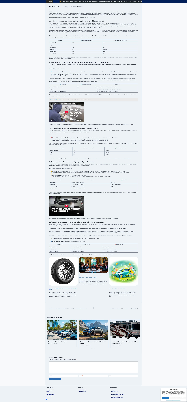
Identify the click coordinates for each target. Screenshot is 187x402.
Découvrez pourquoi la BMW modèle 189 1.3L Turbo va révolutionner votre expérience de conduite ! (68, 308)
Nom (51, 375)
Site (110, 375)
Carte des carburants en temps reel (118, 1)
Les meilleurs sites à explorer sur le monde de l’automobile (98, 1)
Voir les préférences (181, 397)
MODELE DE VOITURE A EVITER (135, 1)
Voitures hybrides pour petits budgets (57, 341)
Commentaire (51, 360)
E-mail (81, 375)
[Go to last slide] (48, 334)
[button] (185, 389)
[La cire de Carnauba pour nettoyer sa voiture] (123, 271)
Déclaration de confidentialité (176, 400)
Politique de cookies (169, 400)
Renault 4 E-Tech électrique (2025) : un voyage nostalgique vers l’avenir (124, 308)
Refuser (173, 397)
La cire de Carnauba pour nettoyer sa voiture (118, 288)
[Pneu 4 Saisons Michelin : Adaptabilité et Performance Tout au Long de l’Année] (63, 271)
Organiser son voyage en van (80, 1)
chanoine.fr (51, 343)
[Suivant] (138, 334)
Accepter (165, 397)
